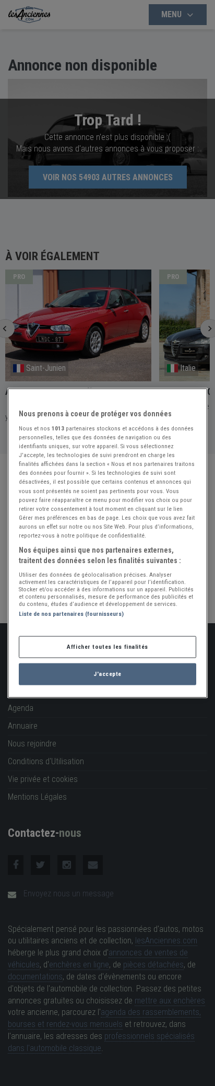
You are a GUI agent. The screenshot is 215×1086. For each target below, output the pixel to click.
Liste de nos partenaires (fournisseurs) (71, 613)
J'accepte (107, 674)
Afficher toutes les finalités (107, 646)
